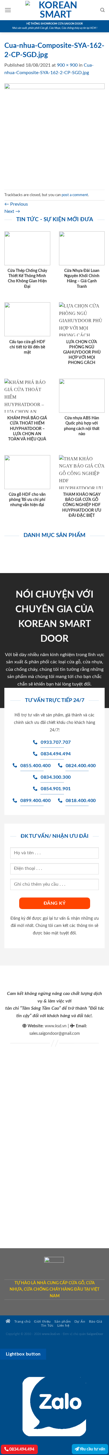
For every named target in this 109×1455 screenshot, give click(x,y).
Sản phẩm (62, 1321)
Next (12, 211)
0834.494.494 (21, 1449)
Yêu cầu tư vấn (92, 1449)
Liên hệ (63, 1325)
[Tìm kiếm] (102, 10)
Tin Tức (47, 1325)
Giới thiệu (42, 1321)
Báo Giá (95, 1321)
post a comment (75, 195)
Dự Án (79, 1321)
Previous (16, 204)
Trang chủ (22, 1321)
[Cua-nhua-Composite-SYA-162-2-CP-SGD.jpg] (54, 133)
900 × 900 (67, 65)
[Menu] (7, 10)
